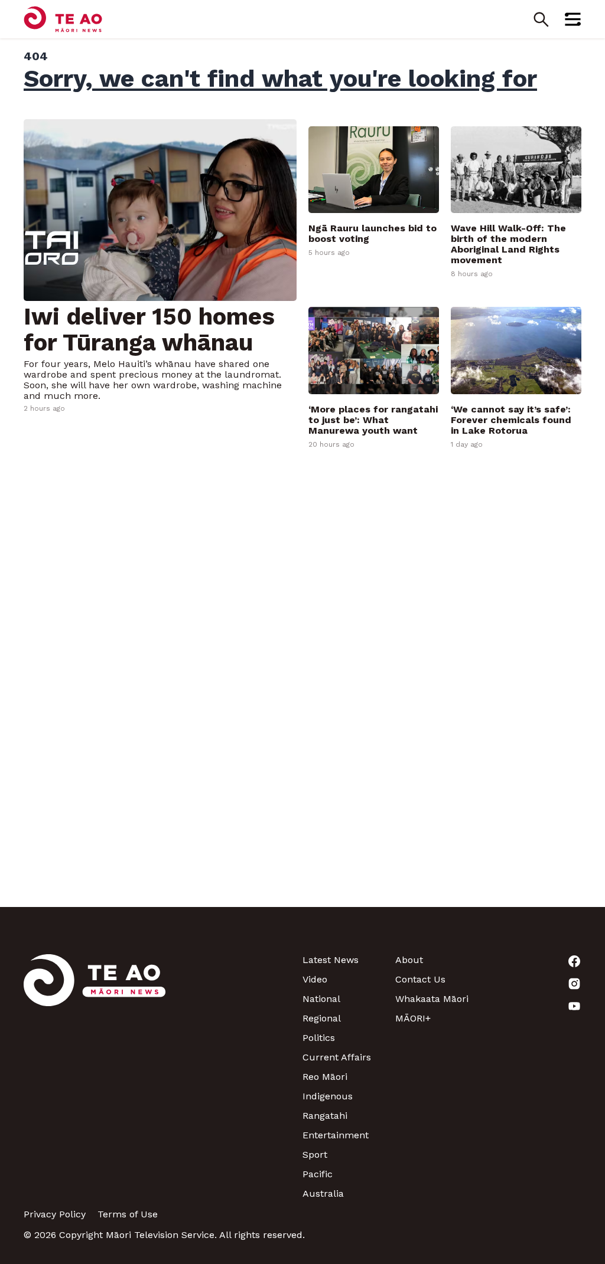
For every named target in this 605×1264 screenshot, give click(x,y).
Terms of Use (127, 1214)
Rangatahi (324, 1115)
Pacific (317, 1174)
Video (314, 979)
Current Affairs (336, 1057)
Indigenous (327, 1096)
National (321, 998)
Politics (318, 1037)
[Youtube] (535, 1006)
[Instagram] (535, 984)
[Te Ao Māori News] (94, 1076)
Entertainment (335, 1135)
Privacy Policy (55, 1214)
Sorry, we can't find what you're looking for (280, 78)
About (409, 959)
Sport (314, 1154)
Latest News (330, 959)
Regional (321, 1018)
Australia (323, 1193)
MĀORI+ (413, 1018)
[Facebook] (535, 961)
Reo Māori (324, 1076)
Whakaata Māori (432, 998)
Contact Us (420, 979)
